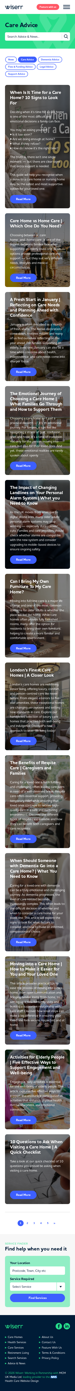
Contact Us (49, 1342)
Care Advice (27, 59)
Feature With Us (52, 1347)
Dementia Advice (50, 59)
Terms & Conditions (53, 1353)
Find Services (38, 1298)
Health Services (17, 1342)
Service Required (22, 1279)
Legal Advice (46, 66)
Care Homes (15, 1337)
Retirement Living (18, 1353)
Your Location (20, 1263)
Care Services (16, 1347)
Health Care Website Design (22, 1381)
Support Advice (16, 74)
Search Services (17, 1358)
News (11, 59)
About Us (47, 1337)
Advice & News (16, 1363)
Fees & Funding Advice (20, 66)
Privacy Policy (50, 1358)
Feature (48, 7)
